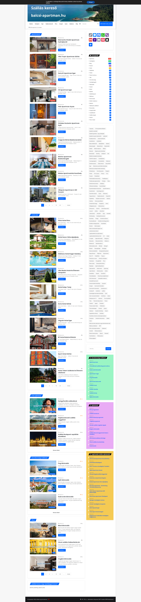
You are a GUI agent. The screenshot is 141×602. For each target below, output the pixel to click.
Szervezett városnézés (94, 288)
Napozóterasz (92, 253)
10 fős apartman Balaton (100, 128)
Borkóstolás (91, 153)
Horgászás (101, 203)
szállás (103, 290)
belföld (90, 148)
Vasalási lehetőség (99, 310)
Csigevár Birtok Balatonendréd (70, 140)
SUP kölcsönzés (92, 278)
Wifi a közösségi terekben (94, 328)
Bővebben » (62, 50)
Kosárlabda (103, 223)
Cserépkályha (101, 158)
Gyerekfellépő (102, 186)
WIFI (100, 325)
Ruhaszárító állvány (100, 263)
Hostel (90, 86)
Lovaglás (91, 238)
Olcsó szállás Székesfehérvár (69, 542)
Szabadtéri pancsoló (93, 281)
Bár (108, 153)
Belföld (91, 91)
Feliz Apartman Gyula (66, 107)
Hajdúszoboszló (49, 23)
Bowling (98, 153)
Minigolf (105, 246)
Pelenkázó (91, 261)
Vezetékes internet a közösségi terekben (97, 315)
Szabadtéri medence (102, 278)
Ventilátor (102, 313)
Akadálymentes (92, 138)
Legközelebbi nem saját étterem (96, 233)
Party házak (92, 119)
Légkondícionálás (98, 238)
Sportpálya (91, 273)
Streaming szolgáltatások (103, 276)
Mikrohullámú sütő (93, 246)
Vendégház (92, 61)
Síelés (109, 295)
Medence (107, 241)
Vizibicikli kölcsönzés (100, 318)
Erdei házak (92, 98)
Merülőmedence (99, 243)
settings (48, 3)
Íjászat (101, 333)
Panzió (91, 65)
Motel (90, 89)
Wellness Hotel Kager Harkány (69, 254)
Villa (90, 77)
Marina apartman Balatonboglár (65, 158)
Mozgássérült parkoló (103, 251)
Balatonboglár (92, 146)
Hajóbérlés (91, 198)
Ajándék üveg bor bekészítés (95, 136)
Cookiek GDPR (104, 599)
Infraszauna (91, 208)
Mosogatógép (97, 248)
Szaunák (104, 283)
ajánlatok (105, 136)
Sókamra (100, 298)
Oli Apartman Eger (65, 90)
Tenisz (106, 300)
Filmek (90, 173)
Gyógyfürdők (92, 110)
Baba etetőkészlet (93, 143)
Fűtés (108, 181)
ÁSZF (99, 599)
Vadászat (91, 310)
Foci (107, 173)
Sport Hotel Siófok (65, 354)
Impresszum (110, 599)
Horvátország (92, 79)
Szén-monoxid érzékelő (94, 295)
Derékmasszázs (92, 163)
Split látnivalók (63, 480)
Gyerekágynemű (100, 191)
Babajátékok (101, 143)
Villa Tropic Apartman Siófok (69, 57)
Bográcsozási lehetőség (100, 151)
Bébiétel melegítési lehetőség (95, 156)
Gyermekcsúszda (93, 193)
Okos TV (91, 256)
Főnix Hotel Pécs (64, 220)
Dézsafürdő (108, 163)
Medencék (91, 243)
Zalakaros (71, 23)
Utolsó (68, 205)
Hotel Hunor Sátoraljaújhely (68, 237)
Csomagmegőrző (92, 161)
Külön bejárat (97, 226)
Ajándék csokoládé (93, 131)
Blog (77, 23)
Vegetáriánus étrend (93, 313)
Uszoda (100, 308)
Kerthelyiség (92, 216)
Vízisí (90, 320)
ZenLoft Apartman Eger (67, 73)
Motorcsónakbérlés (93, 251)
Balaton (31, 23)
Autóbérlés (99, 141)
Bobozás (91, 151)
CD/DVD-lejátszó (93, 158)
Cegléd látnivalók (64, 559)
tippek (96, 303)
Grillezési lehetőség (93, 186)
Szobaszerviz (104, 288)
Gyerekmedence (106, 188)
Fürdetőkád (97, 176)
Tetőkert (91, 303)
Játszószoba (92, 213)
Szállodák (35, 215)
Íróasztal (106, 333)
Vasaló (106, 310)
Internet (97, 208)
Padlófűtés (97, 256)
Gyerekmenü (92, 191)
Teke (90, 300)
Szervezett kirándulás (99, 285)
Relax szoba (91, 263)
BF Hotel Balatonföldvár (67, 337)
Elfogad (91, 2)
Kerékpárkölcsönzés (101, 216)
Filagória (107, 171)
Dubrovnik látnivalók (65, 497)
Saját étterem (92, 271)
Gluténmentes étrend (93, 183)
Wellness (91, 96)
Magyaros (107, 238)
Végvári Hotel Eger (65, 320)
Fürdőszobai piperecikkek (94, 181)
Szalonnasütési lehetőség (94, 283)
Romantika (91, 108)
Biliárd (104, 148)
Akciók (91, 117)
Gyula (66, 23)
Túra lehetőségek (92, 308)
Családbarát (92, 112)
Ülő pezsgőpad (92, 338)
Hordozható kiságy (93, 203)
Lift (104, 236)
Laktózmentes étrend (93, 231)
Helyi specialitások (99, 201)
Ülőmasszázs (100, 335)
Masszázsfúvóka (99, 241)
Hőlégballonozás (92, 206)
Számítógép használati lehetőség (96, 293)
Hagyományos (92, 196)
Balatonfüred (99, 146)
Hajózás (108, 198)
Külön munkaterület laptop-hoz (95, 228)
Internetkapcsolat (105, 208)
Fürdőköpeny (105, 178)
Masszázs (91, 241)
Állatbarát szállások (94, 105)
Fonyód (90, 176)
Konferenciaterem (104, 218)
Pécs (56, 23)
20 (60, 205)
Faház (90, 72)
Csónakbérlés (101, 161)
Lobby (108, 236)
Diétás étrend (101, 163)
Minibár (100, 246)
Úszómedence (92, 335)
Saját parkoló (92, 268)
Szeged (61, 23)
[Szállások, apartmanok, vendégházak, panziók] (70, 11)
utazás (105, 308)
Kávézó (91, 226)
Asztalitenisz (92, 141)
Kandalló (108, 213)
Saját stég (106, 268)
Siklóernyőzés (100, 271)
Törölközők (102, 305)
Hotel (90, 68)
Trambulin (102, 303)
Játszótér (99, 213)
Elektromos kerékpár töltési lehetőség (97, 168)
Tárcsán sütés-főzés (93, 305)
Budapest (37, 23)
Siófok (106, 271)
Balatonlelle (107, 146)
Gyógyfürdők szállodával (67, 401)
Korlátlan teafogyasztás (94, 223)
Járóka (96, 211)
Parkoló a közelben (103, 258)
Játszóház (102, 211)
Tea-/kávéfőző (107, 298)
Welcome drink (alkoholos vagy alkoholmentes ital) (99, 323)
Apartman (91, 58)
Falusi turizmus (92, 75)
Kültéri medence (93, 101)
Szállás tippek (92, 115)
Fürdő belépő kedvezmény (94, 178)
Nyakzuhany (106, 253)
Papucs (103, 256)
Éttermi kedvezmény (93, 333)
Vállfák (107, 318)
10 (56, 205)
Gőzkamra (105, 193)
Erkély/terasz (92, 171)
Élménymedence (98, 330)
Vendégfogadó (92, 82)
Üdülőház (91, 70)
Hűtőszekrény (101, 206)
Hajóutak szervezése (100, 198)
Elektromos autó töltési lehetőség (100, 166)
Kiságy (97, 218)
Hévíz (107, 203)
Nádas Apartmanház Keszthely (70, 173)
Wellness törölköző (93, 325)
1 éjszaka (91, 128)
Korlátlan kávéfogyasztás (103, 221)
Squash (97, 273)
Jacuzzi (91, 211)
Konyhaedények (92, 221)
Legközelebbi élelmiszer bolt (95, 236)
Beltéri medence (97, 148)
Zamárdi (91, 330)
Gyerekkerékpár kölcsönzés (95, 188)
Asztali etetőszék (101, 138)
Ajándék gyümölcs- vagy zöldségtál (96, 133)
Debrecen (108, 161)
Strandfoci (103, 273)
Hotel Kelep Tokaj (64, 287)
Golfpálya (102, 183)
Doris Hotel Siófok (64, 304)
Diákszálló (91, 84)
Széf (106, 293)
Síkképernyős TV (92, 298)
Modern (91, 248)
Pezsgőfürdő (98, 261)
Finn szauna (96, 173)
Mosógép (104, 248)
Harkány (91, 201)
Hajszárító (108, 196)
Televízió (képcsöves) (98, 300)
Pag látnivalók (63, 463)
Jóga (104, 213)
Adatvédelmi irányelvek (93, 599)
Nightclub (99, 253)
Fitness (102, 173)
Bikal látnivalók (63, 526)
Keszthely (91, 218)
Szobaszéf (91, 290)
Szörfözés (103, 295)
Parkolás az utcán (93, 258)
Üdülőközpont (92, 94)
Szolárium (98, 290)
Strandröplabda (92, 276)
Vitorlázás (91, 318)
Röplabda (91, 266)
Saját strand (99, 268)
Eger (42, 23)
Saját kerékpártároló (99, 266)
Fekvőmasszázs (100, 171)
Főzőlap (103, 181)
